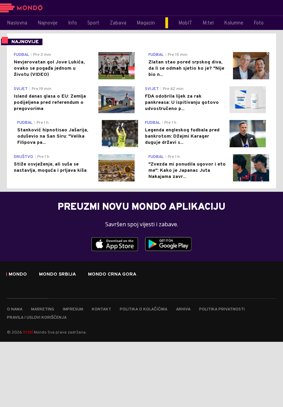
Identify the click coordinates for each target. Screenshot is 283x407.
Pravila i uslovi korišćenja (37, 317)
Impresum (73, 309)
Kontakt (101, 309)
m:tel (28, 332)
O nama (14, 309)
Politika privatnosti (222, 309)
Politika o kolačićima (143, 309)
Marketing (42, 309)
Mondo (18, 274)
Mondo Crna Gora (112, 274)
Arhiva (183, 309)
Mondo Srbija (57, 274)
